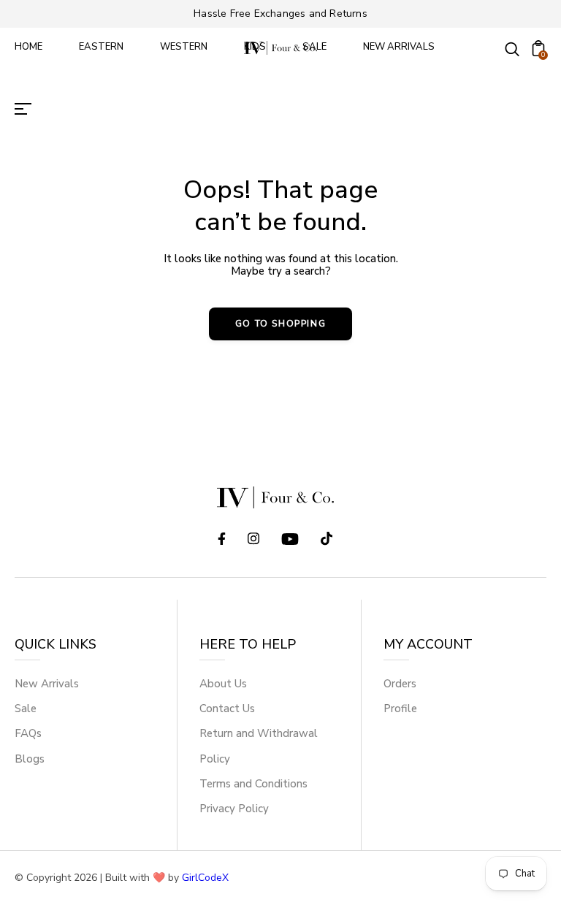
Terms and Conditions (253, 783)
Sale (26, 708)
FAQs (28, 733)
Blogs (30, 759)
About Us (223, 683)
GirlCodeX (205, 878)
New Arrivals (47, 683)
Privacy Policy (234, 808)
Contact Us (227, 708)
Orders (399, 683)
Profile (400, 708)
